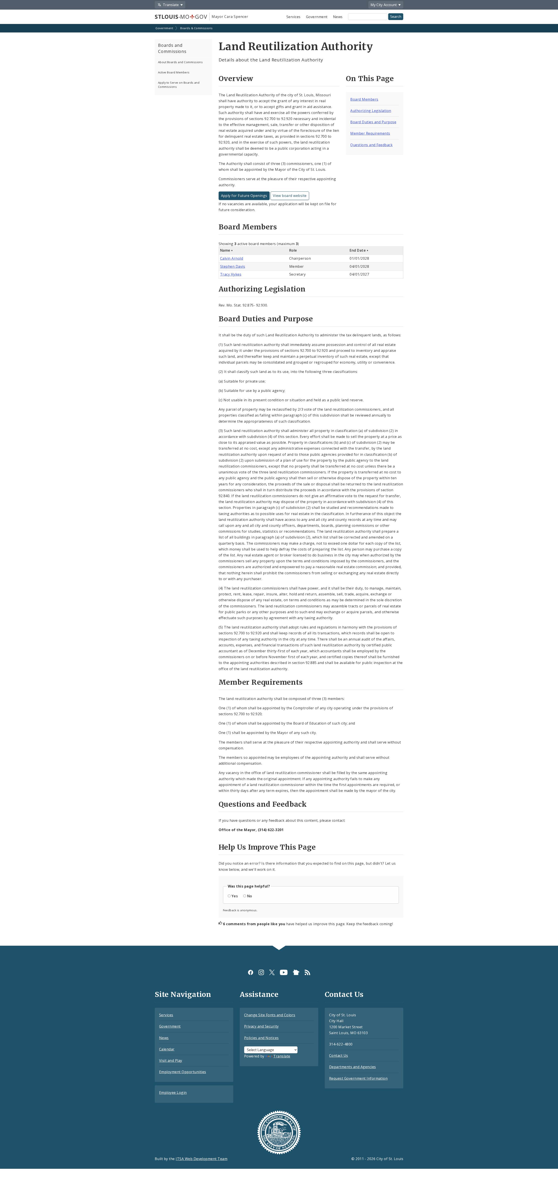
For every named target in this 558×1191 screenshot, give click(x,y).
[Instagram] (261, 972)
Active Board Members (174, 72)
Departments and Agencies (352, 1066)
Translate (281, 1056)
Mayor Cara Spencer (230, 16)
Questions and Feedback (371, 144)
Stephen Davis (232, 266)
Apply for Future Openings (244, 195)
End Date (358, 250)
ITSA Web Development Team (201, 1158)
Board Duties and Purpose (373, 122)
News (338, 16)
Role (293, 250)
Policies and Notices (261, 1037)
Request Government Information (358, 1078)
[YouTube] (284, 972)
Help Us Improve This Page (267, 847)
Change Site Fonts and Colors (269, 1015)
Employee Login (173, 1092)
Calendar (167, 1049)
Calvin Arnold (231, 258)
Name (225, 250)
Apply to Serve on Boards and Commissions (178, 85)
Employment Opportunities (182, 1071)
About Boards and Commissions (180, 62)
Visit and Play (170, 1060)
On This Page (370, 78)
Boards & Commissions (196, 28)
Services (293, 16)
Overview (236, 78)
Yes (234, 896)
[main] (279, 485)
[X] (272, 972)
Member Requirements (370, 133)
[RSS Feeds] (307, 972)
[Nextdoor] (296, 972)
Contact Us (338, 1055)
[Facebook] (250, 972)
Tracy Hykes (230, 274)
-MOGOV (181, 16)
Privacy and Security (261, 1026)
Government (317, 16)
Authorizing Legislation (370, 110)
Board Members (364, 99)
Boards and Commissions (172, 48)
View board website (290, 195)
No (249, 896)
